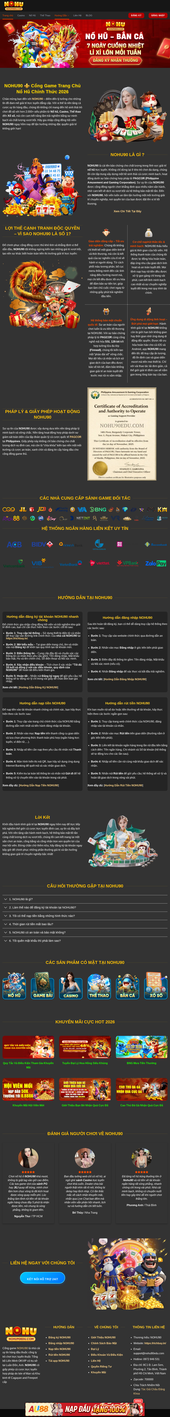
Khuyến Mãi (98, 1372)
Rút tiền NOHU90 (59, 1354)
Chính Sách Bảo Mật (104, 1343)
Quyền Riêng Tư (101, 1366)
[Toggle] (5, 899)
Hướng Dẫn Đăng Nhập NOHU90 (125, 679)
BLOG (89, 15)
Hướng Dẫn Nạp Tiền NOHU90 (39, 785)
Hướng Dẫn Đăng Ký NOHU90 (38, 687)
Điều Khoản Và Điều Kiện (107, 1354)
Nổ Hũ (32, 15)
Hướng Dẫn (61, 15)
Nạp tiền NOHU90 (59, 1349)
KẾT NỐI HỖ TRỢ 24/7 (42, 1279)
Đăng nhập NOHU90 (61, 1343)
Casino (21, 15)
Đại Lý (95, 1349)
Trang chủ (7, 15)
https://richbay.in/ (17, 638)
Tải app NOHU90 (58, 1360)
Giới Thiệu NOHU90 (103, 1337)
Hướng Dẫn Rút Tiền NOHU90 (123, 785)
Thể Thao (45, 15)
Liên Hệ (77, 15)
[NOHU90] (14, 6)
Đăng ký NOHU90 (59, 1337)
